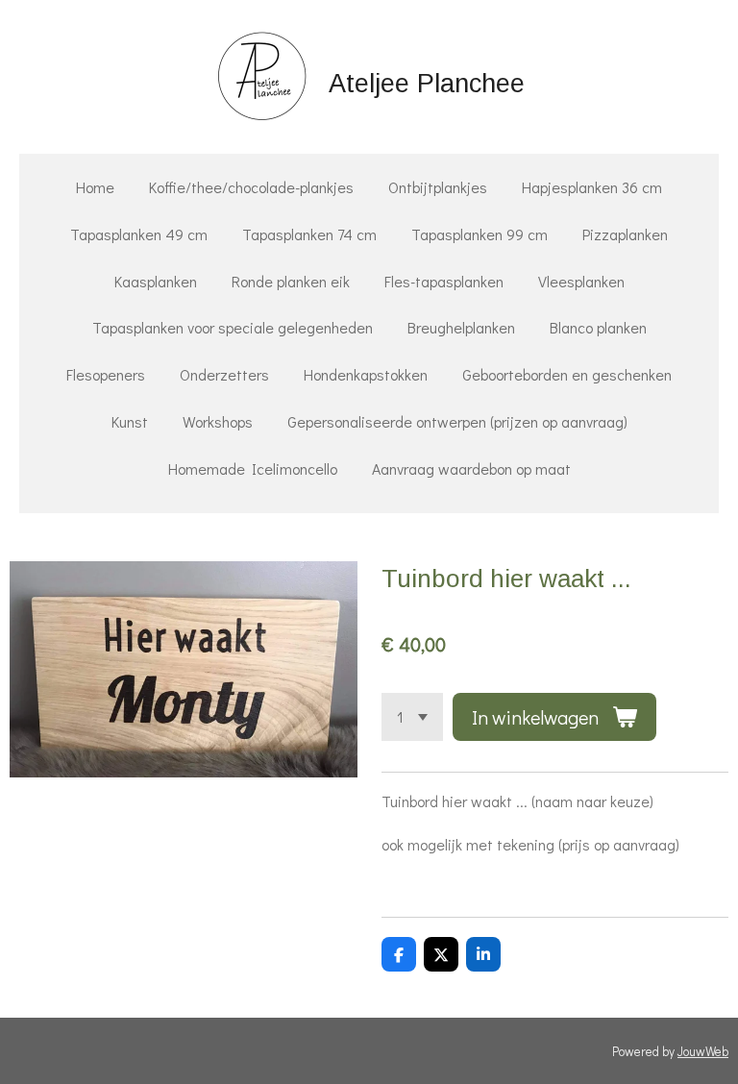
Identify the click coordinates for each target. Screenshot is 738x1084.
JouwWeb (702, 1051)
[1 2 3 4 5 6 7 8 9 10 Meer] (412, 717)
